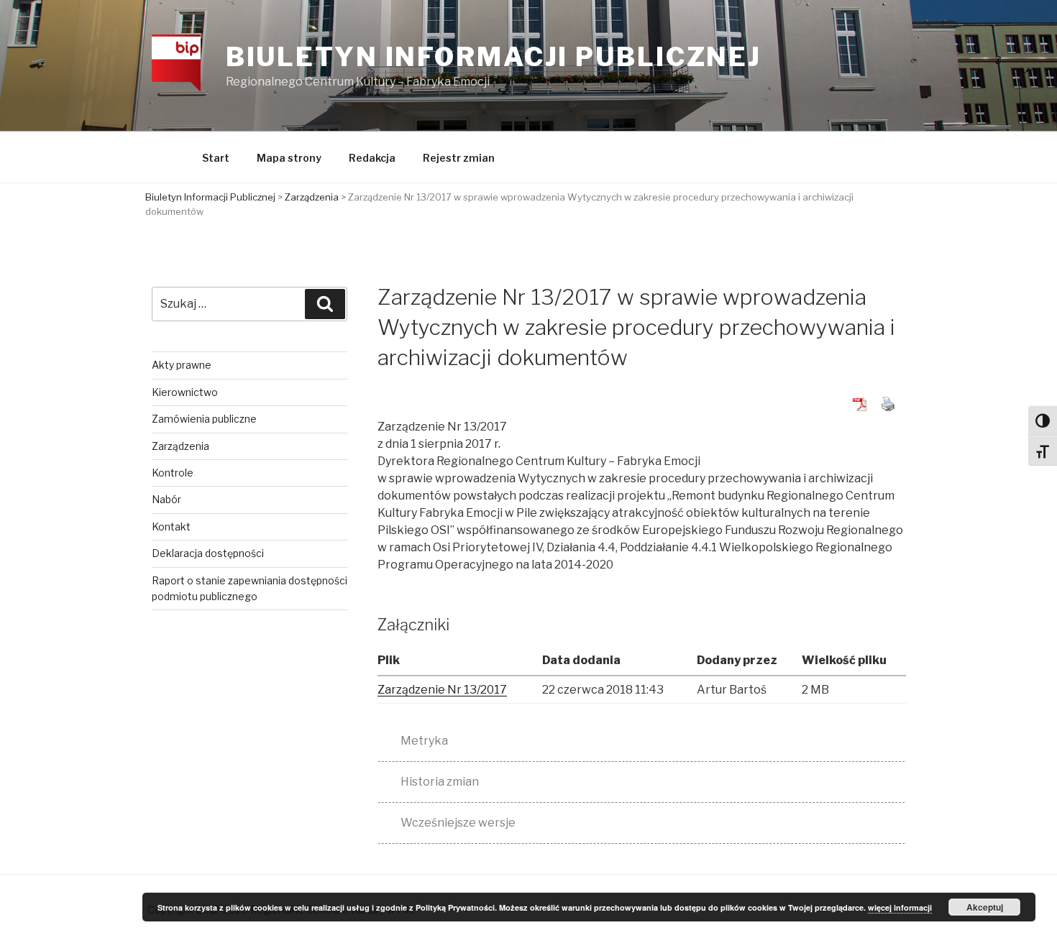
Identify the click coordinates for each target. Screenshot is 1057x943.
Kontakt (171, 526)
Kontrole (172, 472)
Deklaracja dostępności (208, 553)
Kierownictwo (185, 392)
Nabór (166, 499)
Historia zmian (440, 781)
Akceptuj (984, 907)
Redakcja (372, 158)
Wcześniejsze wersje (458, 822)
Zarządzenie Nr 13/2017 (442, 689)
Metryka (424, 741)
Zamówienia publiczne (204, 419)
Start (215, 158)
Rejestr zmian (459, 158)
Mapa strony (289, 158)
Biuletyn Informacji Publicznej (493, 57)
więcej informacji (900, 907)
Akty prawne (181, 365)
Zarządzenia (180, 446)
